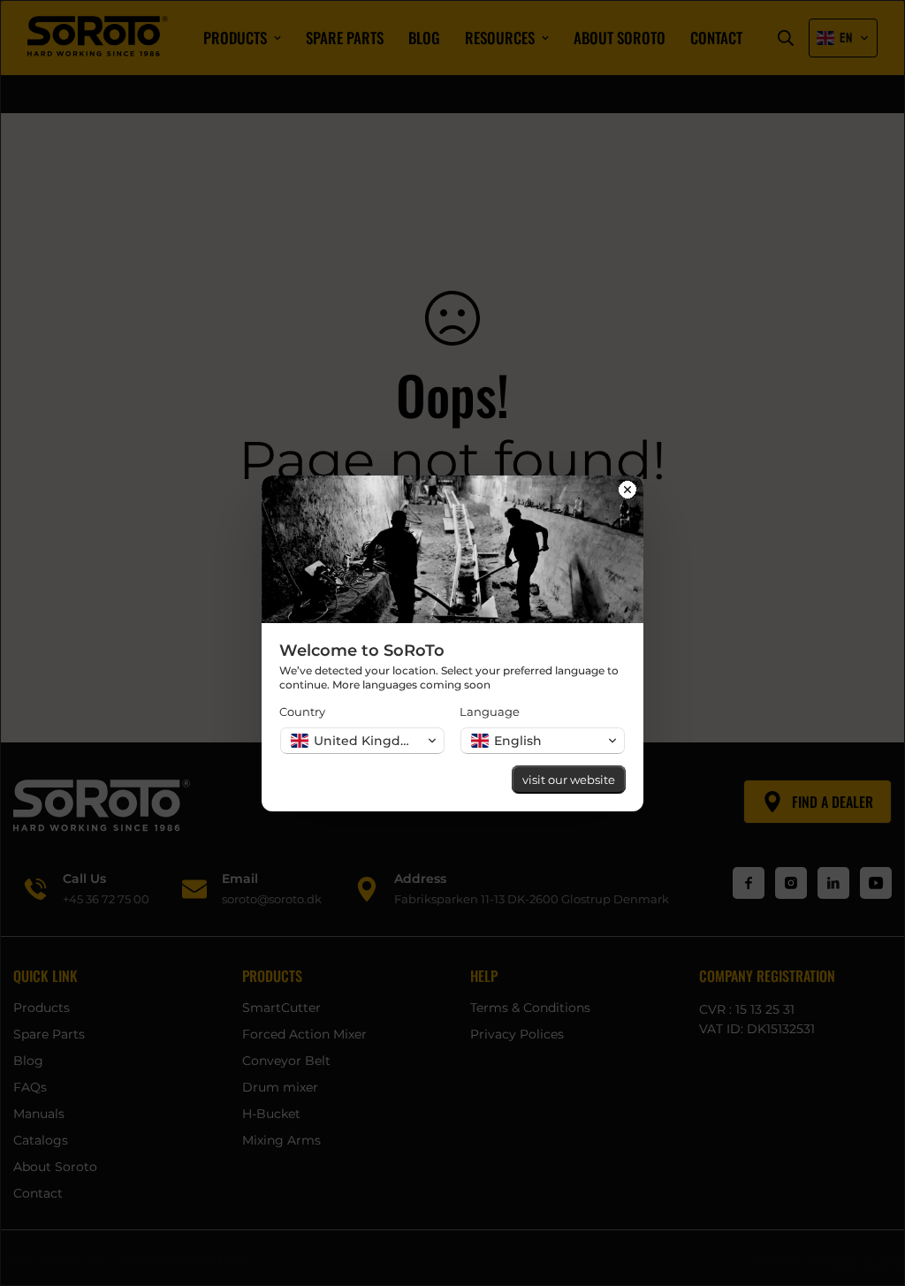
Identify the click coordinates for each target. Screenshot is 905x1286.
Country (302, 711)
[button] (362, 741)
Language (490, 711)
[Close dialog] (627, 491)
